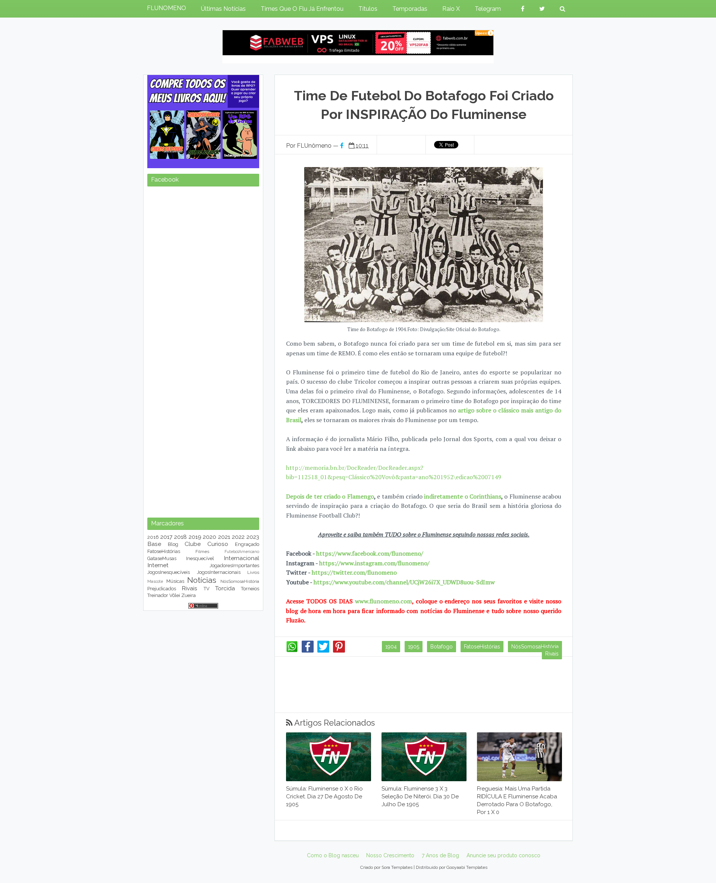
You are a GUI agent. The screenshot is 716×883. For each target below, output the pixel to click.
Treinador (157, 595)
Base (154, 543)
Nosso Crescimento (390, 855)
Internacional (241, 558)
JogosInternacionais (219, 572)
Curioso (217, 543)
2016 (153, 537)
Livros (253, 572)
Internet (158, 565)
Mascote (155, 581)
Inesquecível (200, 558)
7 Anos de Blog (440, 855)
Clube (193, 543)
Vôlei (174, 595)
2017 (166, 536)
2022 (238, 536)
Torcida (225, 588)
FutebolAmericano (241, 551)
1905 (413, 647)
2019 (195, 536)
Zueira (188, 595)
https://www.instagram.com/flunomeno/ (374, 563)
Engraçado (247, 544)
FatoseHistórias (482, 647)
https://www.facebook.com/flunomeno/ (369, 553)
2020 (209, 536)
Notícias (201, 580)
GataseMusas (161, 558)
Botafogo (441, 647)
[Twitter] (323, 651)
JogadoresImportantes (234, 565)
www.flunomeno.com (383, 601)
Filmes (202, 551)
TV (207, 588)
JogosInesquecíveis (168, 572)
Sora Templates (396, 867)
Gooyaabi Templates (466, 867)
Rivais (552, 654)
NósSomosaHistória (535, 647)
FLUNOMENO (166, 8)
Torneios (250, 588)
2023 (252, 536)
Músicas (175, 581)
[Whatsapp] (292, 651)
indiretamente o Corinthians (462, 496)
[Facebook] (308, 651)
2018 (180, 536)
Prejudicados (161, 588)
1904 (391, 647)
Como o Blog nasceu (333, 855)
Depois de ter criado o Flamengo (330, 496)
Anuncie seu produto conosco (503, 855)
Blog (173, 544)
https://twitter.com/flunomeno (354, 572)
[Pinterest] (339, 651)
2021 (224, 536)
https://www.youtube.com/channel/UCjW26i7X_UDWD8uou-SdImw (404, 582)
